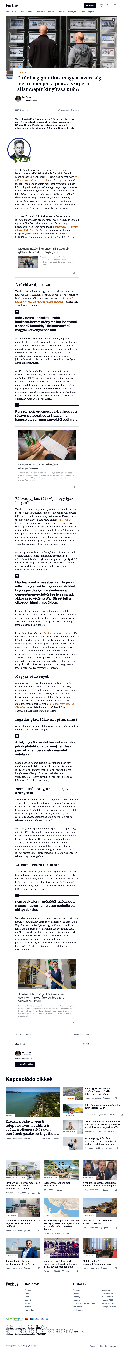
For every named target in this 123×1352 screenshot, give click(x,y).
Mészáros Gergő (90, 1131)
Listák (21, 12)
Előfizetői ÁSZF (107, 1293)
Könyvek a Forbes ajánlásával (84, 1303)
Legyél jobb (29, 1300)
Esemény (76, 1297)
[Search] (108, 5)
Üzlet (7, 12)
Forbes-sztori (39, 12)
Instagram (113, 1346)
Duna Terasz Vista (11, 1193)
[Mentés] (116, 1098)
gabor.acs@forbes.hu (23, 1058)
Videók (29, 12)
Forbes (8, 1138)
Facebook (93, 1346)
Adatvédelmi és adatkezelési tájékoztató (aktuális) (25, 1326)
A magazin (77, 1290)
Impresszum (77, 1307)
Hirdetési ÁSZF (107, 1300)
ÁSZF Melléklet (107, 1297)
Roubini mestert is (53, 633)
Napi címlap (29, 1310)
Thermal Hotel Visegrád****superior (96, 1115)
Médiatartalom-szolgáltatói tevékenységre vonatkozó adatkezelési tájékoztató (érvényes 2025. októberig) (46, 1332)
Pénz (14, 12)
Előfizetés (90, 5)
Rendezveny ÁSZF (109, 1303)
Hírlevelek (51, 12)
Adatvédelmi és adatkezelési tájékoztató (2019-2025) (26, 1328)
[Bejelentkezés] (101, 5)
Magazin (90, 12)
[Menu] (115, 5)
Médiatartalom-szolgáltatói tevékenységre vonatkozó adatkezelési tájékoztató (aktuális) (40, 1330)
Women (28, 1307)
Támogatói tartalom (109, 1307)
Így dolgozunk (78, 1310)
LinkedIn (103, 1346)
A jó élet (82, 12)
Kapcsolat (76, 1300)
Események (71, 12)
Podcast (61, 12)
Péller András (89, 1148)
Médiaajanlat (106, 1290)
